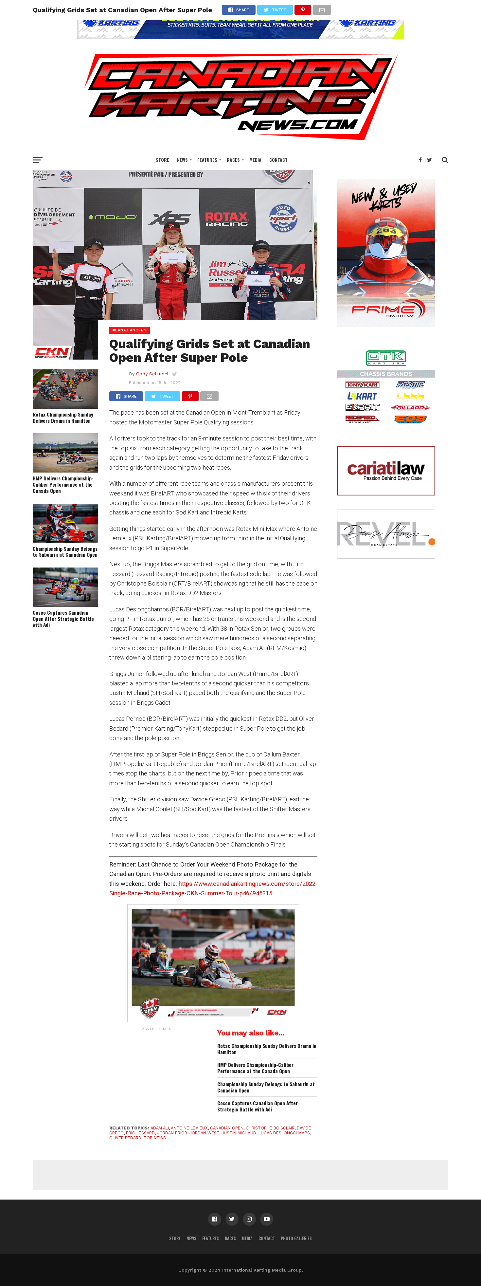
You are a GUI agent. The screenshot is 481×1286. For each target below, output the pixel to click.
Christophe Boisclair (270, 1128)
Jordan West (204, 1132)
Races (233, 159)
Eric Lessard (140, 1132)
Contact (278, 159)
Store (162, 159)
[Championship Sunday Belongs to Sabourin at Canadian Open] (65, 541)
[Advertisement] (158, 1075)
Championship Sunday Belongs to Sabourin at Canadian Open (65, 552)
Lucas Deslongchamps (284, 1132)
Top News (155, 1137)
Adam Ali (160, 1128)
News (182, 159)
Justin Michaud (239, 1132)
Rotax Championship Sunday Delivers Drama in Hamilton (63, 417)
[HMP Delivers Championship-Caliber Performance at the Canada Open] (65, 470)
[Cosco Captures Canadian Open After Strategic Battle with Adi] (65, 605)
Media (255, 159)
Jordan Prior (172, 1132)
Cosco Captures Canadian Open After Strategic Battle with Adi (63, 618)
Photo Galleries (296, 1238)
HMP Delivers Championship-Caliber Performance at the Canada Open (63, 484)
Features (207, 159)
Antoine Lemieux (189, 1128)
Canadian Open (226, 1128)
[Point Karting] (240, 37)
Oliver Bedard (125, 1137)
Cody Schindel (152, 373)
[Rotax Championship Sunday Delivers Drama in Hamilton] (65, 406)
